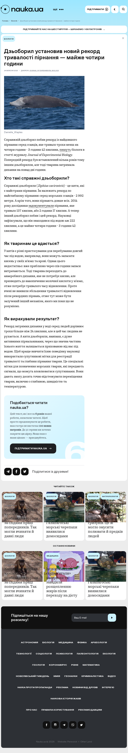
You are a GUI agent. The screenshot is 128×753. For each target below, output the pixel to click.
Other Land (86, 741)
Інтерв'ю (108, 687)
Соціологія (44, 653)
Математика (91, 665)
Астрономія (29, 642)
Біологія (14, 21)
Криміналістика (92, 676)
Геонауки (70, 676)
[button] (97, 9)
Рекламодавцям (90, 710)
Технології (24, 653)
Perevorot (72, 741)
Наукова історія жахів (66, 698)
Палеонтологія (87, 653)
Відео (112, 676)
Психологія (64, 653)
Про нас (31, 710)
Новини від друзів (85, 687)
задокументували (41, 206)
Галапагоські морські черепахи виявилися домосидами (61, 529)
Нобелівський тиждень (32, 676)
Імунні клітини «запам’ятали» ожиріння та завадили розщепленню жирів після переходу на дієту (61, 582)
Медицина (66, 642)
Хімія (56, 676)
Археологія (99, 642)
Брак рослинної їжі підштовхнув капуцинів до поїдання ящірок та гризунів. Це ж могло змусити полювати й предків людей (105, 520)
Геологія (38, 665)
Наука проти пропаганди (34, 687)
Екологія (109, 653)
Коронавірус (58, 665)
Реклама (62, 687)
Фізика (82, 642)
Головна (5, 21)
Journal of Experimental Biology (44, 71)
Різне (74, 665)
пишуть (65, 150)
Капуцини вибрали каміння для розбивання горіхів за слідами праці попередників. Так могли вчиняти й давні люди (21, 522)
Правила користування (57, 710)
